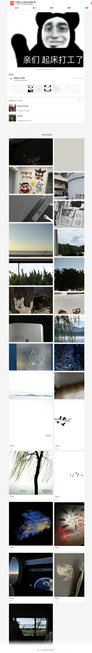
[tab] (34, 7)
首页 (17, 8)
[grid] (46, 395)
